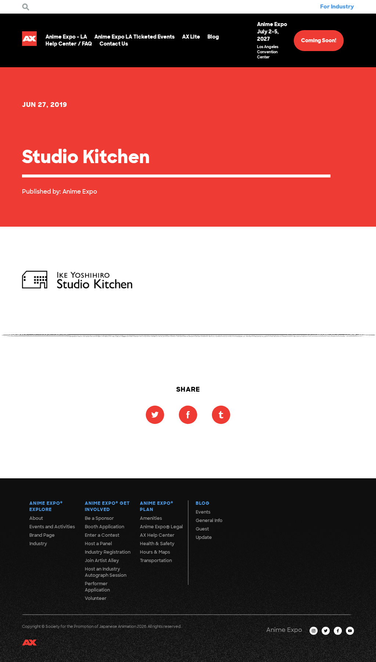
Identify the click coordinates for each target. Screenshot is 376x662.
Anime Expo (79, 191)
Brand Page (42, 535)
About (36, 518)
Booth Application (104, 527)
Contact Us (114, 43)
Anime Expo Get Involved (107, 506)
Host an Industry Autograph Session (105, 572)
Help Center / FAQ (69, 43)
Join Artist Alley (102, 561)
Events (203, 512)
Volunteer (95, 598)
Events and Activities (52, 527)
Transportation (156, 561)
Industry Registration (107, 552)
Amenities (151, 518)
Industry (38, 544)
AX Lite (191, 36)
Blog (213, 36)
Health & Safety (157, 544)
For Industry (337, 6)
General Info (209, 521)
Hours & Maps (155, 552)
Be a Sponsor (99, 518)
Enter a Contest (102, 535)
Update (204, 537)
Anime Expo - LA (66, 36)
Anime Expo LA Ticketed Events (134, 36)
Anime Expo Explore (46, 506)
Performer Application (97, 587)
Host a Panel (98, 544)
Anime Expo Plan (156, 506)
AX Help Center (157, 535)
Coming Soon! (318, 40)
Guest (202, 529)
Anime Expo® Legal (161, 527)
